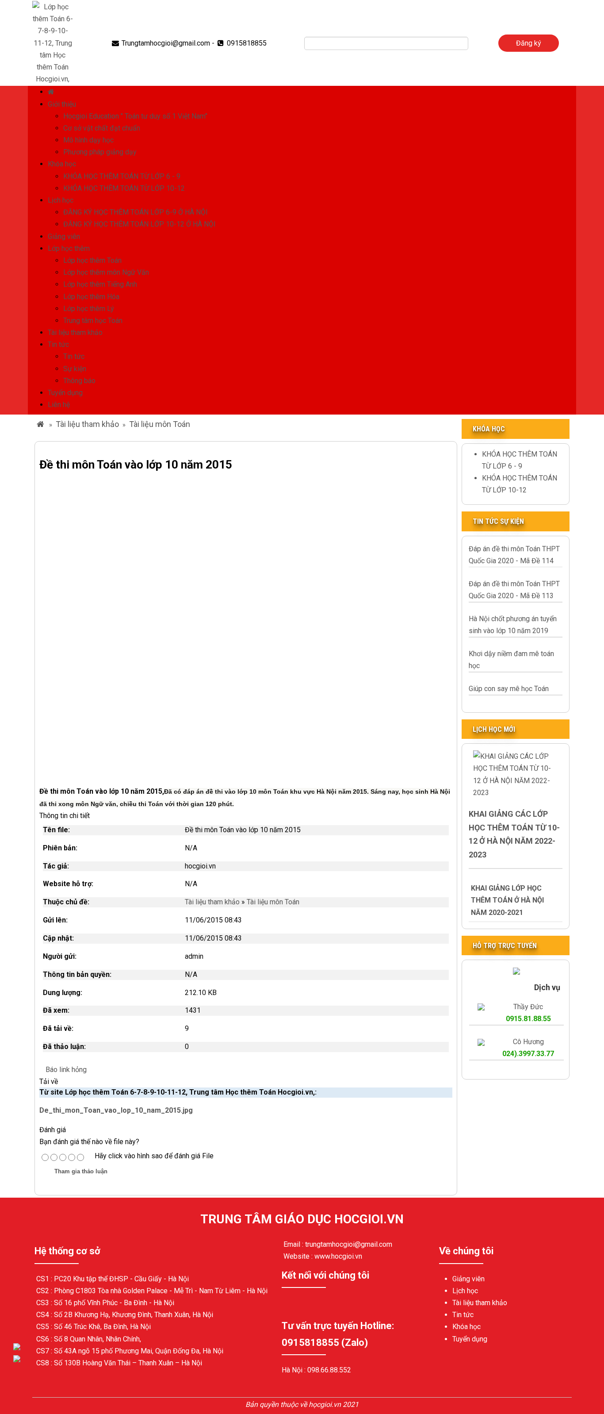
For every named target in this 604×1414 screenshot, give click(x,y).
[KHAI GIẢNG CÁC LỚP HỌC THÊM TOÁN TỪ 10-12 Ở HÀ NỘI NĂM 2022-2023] (515, 774)
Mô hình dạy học (88, 140)
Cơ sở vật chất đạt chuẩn (101, 128)
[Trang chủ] (52, 92)
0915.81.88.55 (528, 1018)
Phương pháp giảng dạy (100, 152)
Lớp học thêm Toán (92, 260)
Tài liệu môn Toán (159, 424)
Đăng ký (528, 43)
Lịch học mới (494, 729)
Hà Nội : (294, 1370)
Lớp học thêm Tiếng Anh (100, 284)
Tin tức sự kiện (498, 521)
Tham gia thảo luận (80, 1171)
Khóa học (62, 164)
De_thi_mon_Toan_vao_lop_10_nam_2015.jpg (116, 1110)
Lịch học (60, 200)
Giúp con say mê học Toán (509, 688)
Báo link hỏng (66, 1069)
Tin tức (58, 344)
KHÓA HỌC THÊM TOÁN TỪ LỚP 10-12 (124, 188)
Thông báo (79, 381)
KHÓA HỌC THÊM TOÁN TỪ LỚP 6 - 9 (121, 176)
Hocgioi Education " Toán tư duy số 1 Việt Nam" (135, 116)
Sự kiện (74, 369)
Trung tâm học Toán (92, 320)
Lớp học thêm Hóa (91, 296)
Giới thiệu (62, 104)
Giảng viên (64, 236)
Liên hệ (59, 404)
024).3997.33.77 (528, 1053)
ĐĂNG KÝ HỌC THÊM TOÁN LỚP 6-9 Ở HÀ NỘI (135, 212)
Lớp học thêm (69, 248)
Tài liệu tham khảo (75, 332)
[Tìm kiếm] (474, 43)
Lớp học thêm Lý (88, 308)
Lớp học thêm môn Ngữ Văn (106, 272)
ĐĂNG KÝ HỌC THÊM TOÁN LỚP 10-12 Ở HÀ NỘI (139, 224)
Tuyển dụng (65, 392)
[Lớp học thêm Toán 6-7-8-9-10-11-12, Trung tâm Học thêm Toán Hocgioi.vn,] (52, 42)
